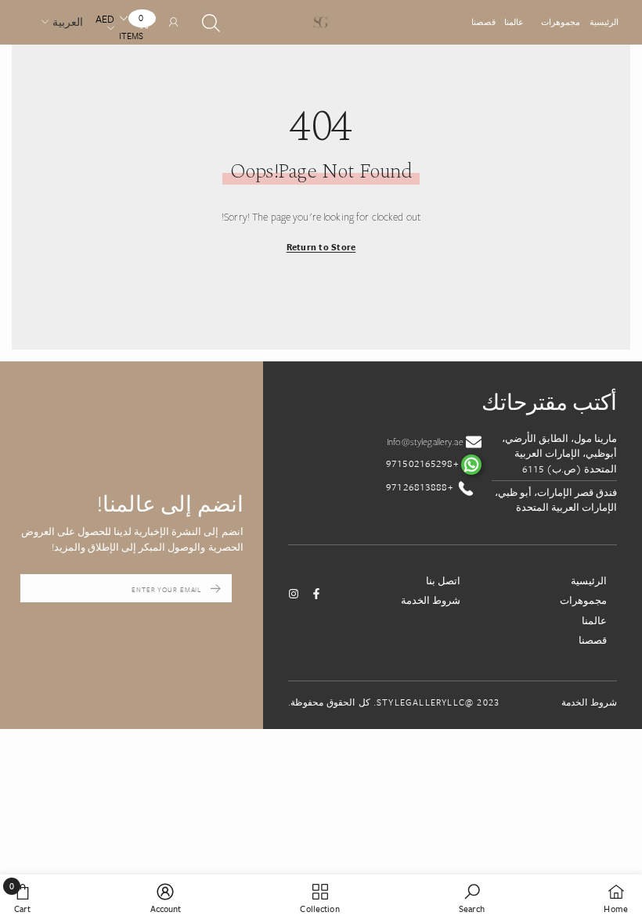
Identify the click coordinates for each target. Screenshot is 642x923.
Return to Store (321, 246)
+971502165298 (423, 463)
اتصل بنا (443, 580)
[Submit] (216, 588)
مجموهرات (560, 22)
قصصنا (483, 22)
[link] (472, 898)
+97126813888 (421, 486)
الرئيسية (604, 22)
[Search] (209, 22)
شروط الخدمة (430, 600)
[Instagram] (293, 593)
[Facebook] (316, 593)
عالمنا (514, 22)
